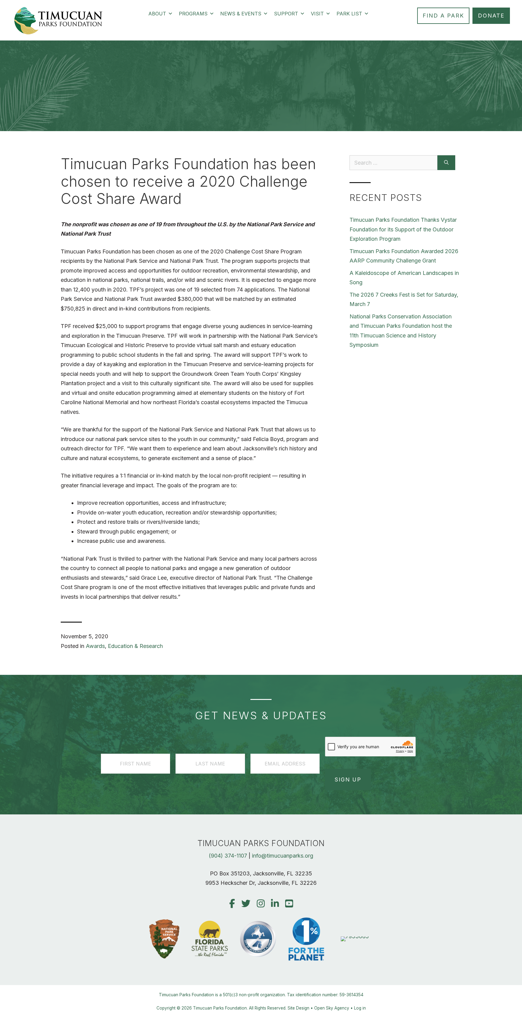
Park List (349, 14)
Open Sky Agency (331, 1008)
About (157, 14)
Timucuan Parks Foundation (220, 1008)
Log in (360, 1008)
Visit (317, 14)
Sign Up (348, 779)
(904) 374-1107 (228, 855)
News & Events (240, 14)
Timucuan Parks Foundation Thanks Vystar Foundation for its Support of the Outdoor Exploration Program (403, 229)
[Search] (446, 162)
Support (286, 14)
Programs (193, 14)
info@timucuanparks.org (282, 855)
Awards (95, 646)
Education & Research (135, 646)
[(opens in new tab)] (355, 936)
